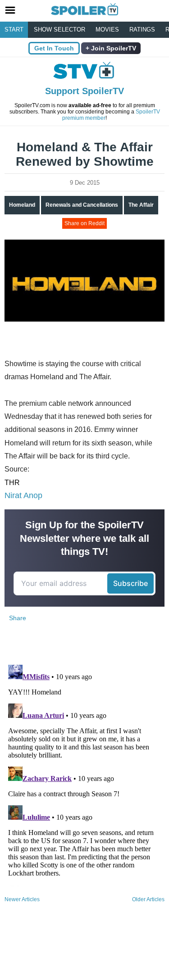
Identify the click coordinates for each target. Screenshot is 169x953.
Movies (107, 29)
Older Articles (148, 899)
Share (17, 618)
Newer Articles (22, 899)
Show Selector (59, 29)
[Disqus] (84, 773)
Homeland (22, 205)
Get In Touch (54, 48)
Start (14, 29)
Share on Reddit (84, 223)
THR (12, 482)
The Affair (141, 205)
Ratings (142, 29)
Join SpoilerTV (112, 48)
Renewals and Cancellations (82, 205)
